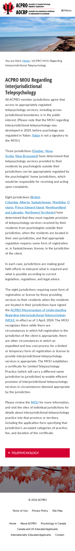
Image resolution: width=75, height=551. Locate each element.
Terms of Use (20, 511)
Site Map (57, 511)
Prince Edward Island (29, 207)
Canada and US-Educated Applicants (37, 529)
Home (12, 523)
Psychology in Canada (53, 523)
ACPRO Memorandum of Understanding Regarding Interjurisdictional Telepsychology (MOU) (35, 315)
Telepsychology (25, 453)
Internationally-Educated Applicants (31, 535)
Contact (59, 535)
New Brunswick (26, 156)
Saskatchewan (41, 202)
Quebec (38, 151)
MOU (35, 402)
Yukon (36, 135)
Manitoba (59, 202)
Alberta (25, 202)
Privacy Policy (40, 511)
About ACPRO (28, 523)
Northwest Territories (40, 212)
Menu (68, 10)
